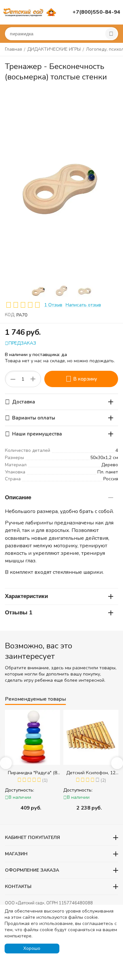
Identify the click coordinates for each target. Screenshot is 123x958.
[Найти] (111, 34)
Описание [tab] (18, 497)
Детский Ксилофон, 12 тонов (90, 773)
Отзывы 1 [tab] (18, 612)
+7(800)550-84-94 (96, 12)
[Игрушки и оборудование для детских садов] (30, 12)
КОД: (10, 315)
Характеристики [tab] (26, 596)
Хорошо (31, 948)
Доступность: (19, 790)
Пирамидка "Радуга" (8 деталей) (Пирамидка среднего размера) (32, 773)
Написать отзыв (83, 304)
